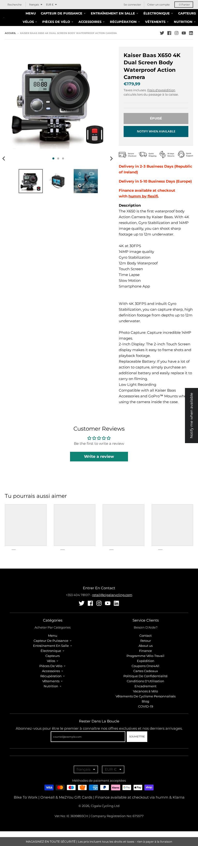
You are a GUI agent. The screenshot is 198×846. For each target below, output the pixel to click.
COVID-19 (145, 706)
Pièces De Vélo (50, 666)
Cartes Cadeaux (145, 671)
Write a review (99, 456)
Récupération (51, 676)
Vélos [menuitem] (28, 22)
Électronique (51, 651)
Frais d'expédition (161, 90)
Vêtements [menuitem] (155, 22)
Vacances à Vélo (145, 691)
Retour (145, 641)
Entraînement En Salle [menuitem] (113, 13)
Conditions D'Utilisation (145, 681)
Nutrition (51, 686)
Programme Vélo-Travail (145, 656)
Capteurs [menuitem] (187, 13)
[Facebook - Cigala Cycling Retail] (169, 33)
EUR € (49, 4)
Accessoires (51, 671)
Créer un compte (158, 4)
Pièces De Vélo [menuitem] (56, 22)
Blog (145, 701)
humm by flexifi (143, 196)
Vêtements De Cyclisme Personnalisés (146, 696)
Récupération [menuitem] (123, 22)
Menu (52, 635)
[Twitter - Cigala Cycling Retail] (162, 33)
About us (146, 646)
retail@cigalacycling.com (112, 595)
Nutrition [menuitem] (183, 22)
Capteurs (52, 656)
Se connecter (132, 4)
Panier (184, 4)
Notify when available (156, 131)
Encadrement (145, 686)
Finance (145, 651)
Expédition (145, 661)
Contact (145, 635)
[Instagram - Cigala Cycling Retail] (176, 33)
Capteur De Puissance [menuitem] (61, 13)
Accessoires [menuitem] (89, 22)
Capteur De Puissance (51, 641)
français (34, 4)
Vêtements (50, 681)
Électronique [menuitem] (156, 13)
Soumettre (137, 736)
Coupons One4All (145, 666)
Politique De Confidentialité (145, 676)
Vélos (51, 661)
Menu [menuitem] (31, 13)
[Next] (111, 158)
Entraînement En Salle (51, 646)
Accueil (10, 33)
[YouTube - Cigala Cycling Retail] (184, 33)
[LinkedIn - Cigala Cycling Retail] (191, 33)
